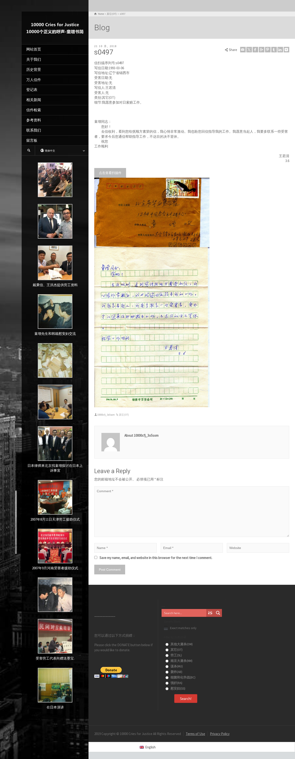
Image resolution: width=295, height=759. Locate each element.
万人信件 (33, 80)
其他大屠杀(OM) (181, 644)
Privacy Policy (220, 734)
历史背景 (33, 69)
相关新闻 (33, 100)
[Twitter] (249, 49)
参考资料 (33, 120)
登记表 (31, 89)
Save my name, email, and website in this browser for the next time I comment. (156, 557)
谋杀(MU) (176, 666)
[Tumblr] (274, 49)
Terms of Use (195, 734)
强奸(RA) (176, 683)
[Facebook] (255, 49)
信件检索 (33, 110)
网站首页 (33, 49)
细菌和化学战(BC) (182, 677)
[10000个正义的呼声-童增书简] (55, 27)
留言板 (31, 140)
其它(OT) (124, 414)
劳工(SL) (176, 655)
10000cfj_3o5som (106, 414)
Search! (186, 698)
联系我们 (33, 130)
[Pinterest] (268, 49)
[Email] (243, 49)
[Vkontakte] (286, 49)
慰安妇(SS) (177, 688)
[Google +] (261, 49)
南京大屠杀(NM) (181, 661)
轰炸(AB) (176, 672)
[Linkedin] (280, 49)
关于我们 (33, 59)
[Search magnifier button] (218, 613)
